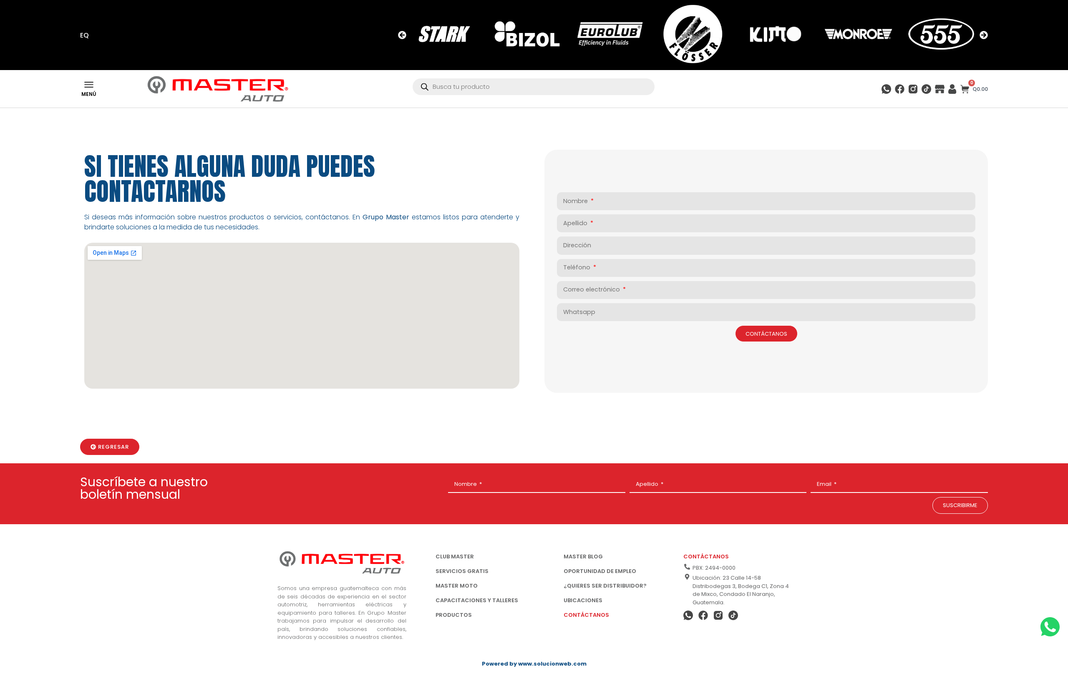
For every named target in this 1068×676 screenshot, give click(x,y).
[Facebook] (899, 89)
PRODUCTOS (454, 615)
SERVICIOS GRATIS (462, 571)
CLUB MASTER (455, 556)
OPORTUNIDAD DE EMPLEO (600, 571)
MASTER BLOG (583, 556)
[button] (402, 35)
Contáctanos (706, 556)
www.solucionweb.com (552, 664)
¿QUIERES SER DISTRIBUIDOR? (605, 586)
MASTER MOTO (457, 586)
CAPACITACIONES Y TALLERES (477, 600)
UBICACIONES (583, 600)
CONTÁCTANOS (586, 615)
